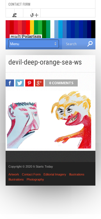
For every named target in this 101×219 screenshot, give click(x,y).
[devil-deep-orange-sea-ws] (49, 147)
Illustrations (76, 174)
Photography (35, 179)
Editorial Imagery (54, 174)
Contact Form (19, 4)
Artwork (13, 174)
